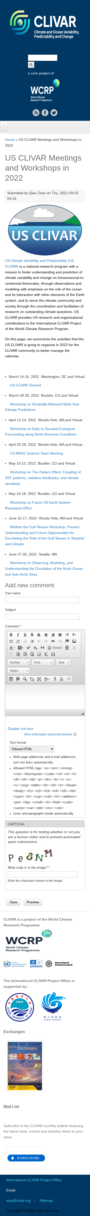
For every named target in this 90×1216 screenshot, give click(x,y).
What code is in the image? (29, 867)
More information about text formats (48, 734)
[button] (11, 634)
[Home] (45, 42)
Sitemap (46, 1200)
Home (9, 140)
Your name (12, 593)
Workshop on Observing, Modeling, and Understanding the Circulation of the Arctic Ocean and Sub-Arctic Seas (44, 568)
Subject (10, 610)
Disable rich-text (20, 729)
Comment (13, 626)
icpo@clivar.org (18, 1200)
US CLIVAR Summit (25, 385)
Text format (18, 742)
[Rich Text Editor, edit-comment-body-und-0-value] (45, 697)
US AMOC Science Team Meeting (36, 453)
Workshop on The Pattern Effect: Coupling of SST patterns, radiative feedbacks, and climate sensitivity (43, 477)
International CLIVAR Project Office (34, 1180)
